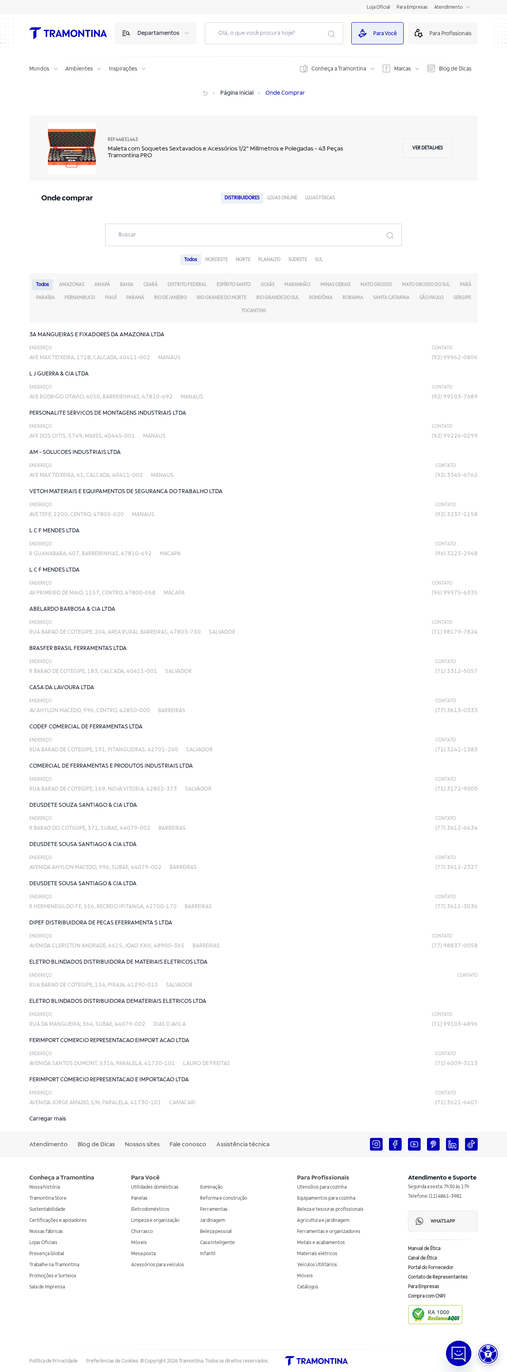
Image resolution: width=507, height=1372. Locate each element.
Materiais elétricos (317, 1253)
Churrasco (142, 1231)
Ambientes (79, 69)
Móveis (139, 1242)
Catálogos (307, 1287)
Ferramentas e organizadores (328, 1231)
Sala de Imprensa (47, 1287)
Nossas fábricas (46, 1231)
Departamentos (158, 33)
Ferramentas (214, 1209)
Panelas (139, 1198)
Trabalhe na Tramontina (54, 1264)
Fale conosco (188, 1144)
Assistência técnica (242, 1144)
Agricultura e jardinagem (323, 1220)
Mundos (39, 69)
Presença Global (46, 1253)
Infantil (207, 1253)
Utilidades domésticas (155, 1187)
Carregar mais (47, 1118)
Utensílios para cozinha (322, 1187)
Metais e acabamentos (321, 1242)
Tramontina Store (48, 1198)
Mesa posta (143, 1253)
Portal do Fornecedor (431, 1267)
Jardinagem (212, 1220)
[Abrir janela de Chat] (458, 1353)
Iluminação (211, 1187)
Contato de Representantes (438, 1277)
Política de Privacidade (53, 1361)
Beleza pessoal (216, 1231)
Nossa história (44, 1187)
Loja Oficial (378, 7)
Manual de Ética (424, 1248)
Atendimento (448, 7)
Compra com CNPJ (427, 1296)
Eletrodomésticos (150, 1209)
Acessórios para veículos (157, 1264)
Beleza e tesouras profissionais (330, 1209)
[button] (488, 1354)
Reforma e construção (223, 1198)
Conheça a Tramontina (338, 69)
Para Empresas (412, 7)
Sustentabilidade (47, 1209)
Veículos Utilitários (317, 1264)
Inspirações (123, 69)
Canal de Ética (422, 1258)
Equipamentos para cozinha (326, 1198)
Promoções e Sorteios (52, 1276)
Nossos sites (142, 1144)
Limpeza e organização (155, 1220)
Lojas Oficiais (43, 1242)
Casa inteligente (217, 1242)
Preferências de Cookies (112, 1361)
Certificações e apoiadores (58, 1220)
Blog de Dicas (455, 69)
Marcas (402, 69)
